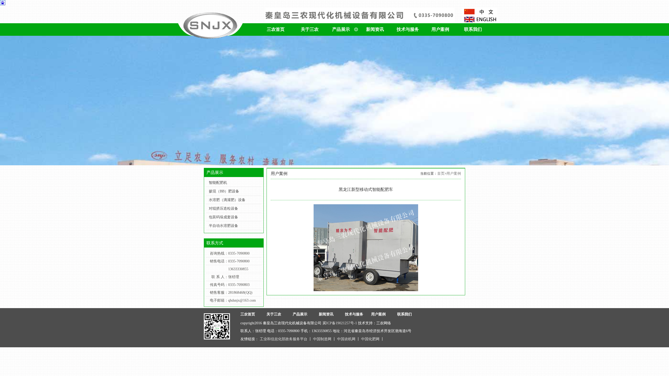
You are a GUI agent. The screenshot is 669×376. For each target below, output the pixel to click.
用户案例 (440, 29)
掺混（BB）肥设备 (224, 191)
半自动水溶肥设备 (223, 226)
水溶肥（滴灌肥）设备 (227, 200)
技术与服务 (408, 29)
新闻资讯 (375, 29)
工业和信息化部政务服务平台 (284, 339)
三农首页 (276, 29)
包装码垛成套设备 (223, 217)
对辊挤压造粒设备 (223, 208)
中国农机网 (346, 339)
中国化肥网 (370, 339)
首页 (441, 173)
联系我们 (473, 29)
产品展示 (341, 29)
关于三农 (310, 29)
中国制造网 (322, 339)
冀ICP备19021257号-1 (339, 323)
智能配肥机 (218, 183)
